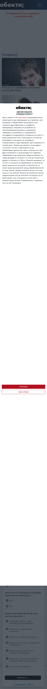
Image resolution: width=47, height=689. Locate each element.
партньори (22, 117)
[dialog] (23, 344)
